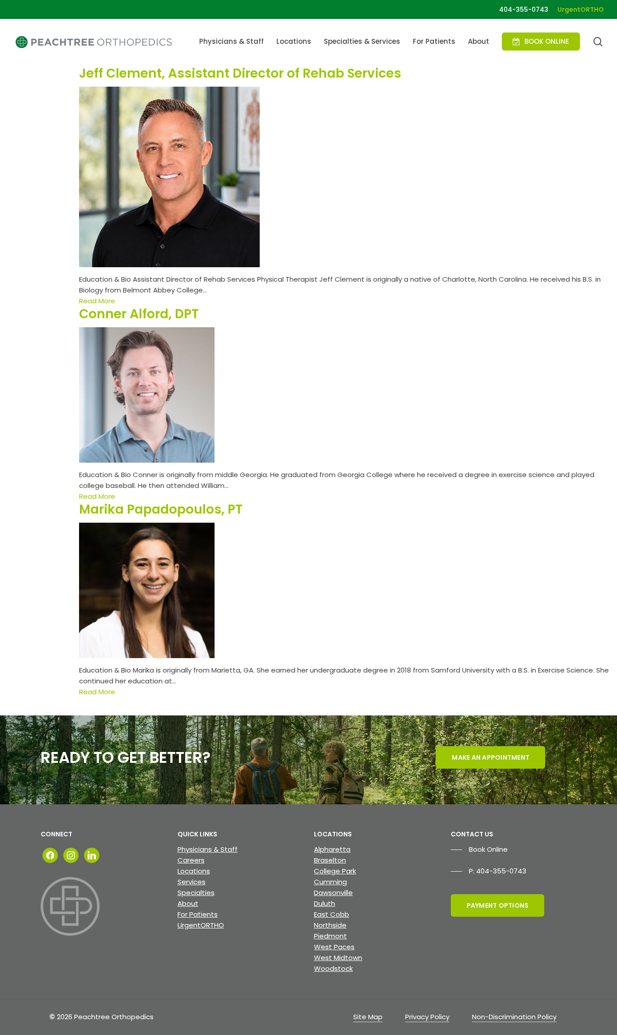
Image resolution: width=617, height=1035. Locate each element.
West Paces (334, 946)
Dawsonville (333, 892)
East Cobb (331, 914)
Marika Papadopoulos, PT (161, 509)
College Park (335, 871)
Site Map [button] (368, 1016)
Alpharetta (332, 849)
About (188, 903)
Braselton (330, 860)
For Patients (198, 914)
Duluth (324, 903)
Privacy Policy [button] (427, 1016)
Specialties (196, 892)
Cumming (330, 881)
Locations (194, 871)
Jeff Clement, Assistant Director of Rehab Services (240, 73)
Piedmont (330, 936)
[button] (490, 757)
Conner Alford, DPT (139, 314)
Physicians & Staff (208, 849)
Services (192, 881)
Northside (330, 925)
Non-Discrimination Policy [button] (514, 1016)
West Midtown (338, 957)
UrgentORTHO (201, 925)
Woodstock (333, 968)
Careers (191, 860)
